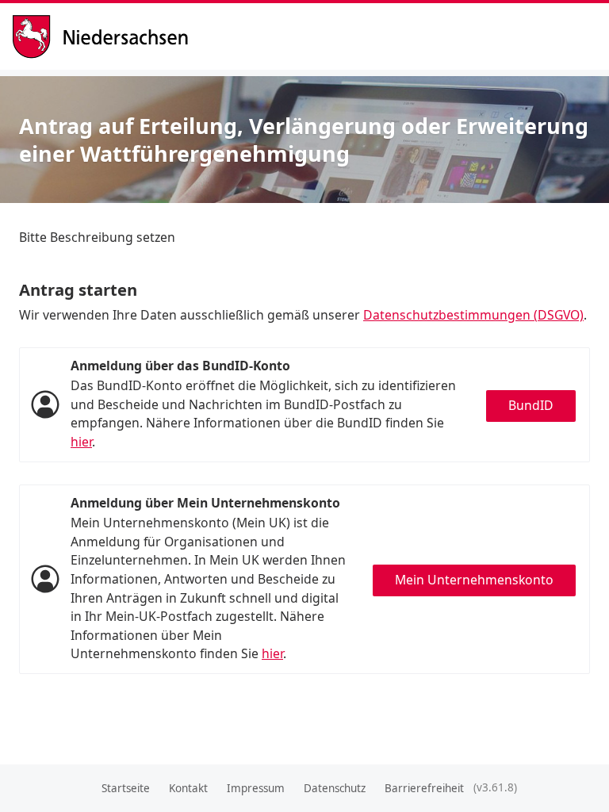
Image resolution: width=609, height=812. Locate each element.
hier (81, 441)
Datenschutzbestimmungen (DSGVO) (473, 315)
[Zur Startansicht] (106, 37)
